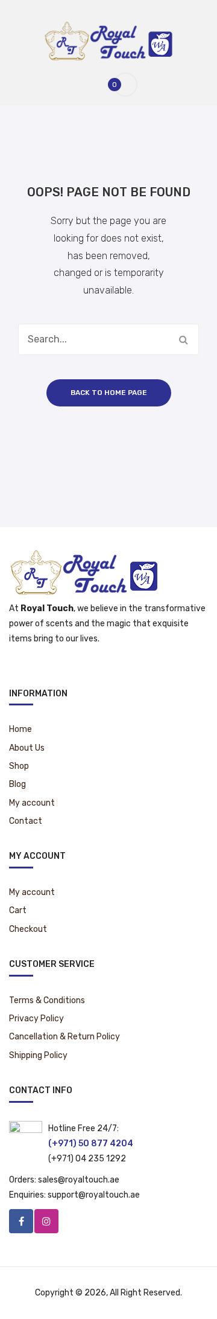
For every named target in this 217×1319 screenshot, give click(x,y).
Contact (25, 821)
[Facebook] (21, 1221)
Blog (17, 784)
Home (20, 729)
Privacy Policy (36, 1018)
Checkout (28, 929)
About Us (27, 748)
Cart (18, 910)
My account (32, 803)
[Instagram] (46, 1221)
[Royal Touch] (108, 40)
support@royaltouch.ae (94, 1195)
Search (183, 339)
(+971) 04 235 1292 (87, 1159)
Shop (19, 766)
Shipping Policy (38, 1055)
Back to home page (109, 392)
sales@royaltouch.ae (78, 1180)
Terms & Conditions (47, 1000)
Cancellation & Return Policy (64, 1037)
